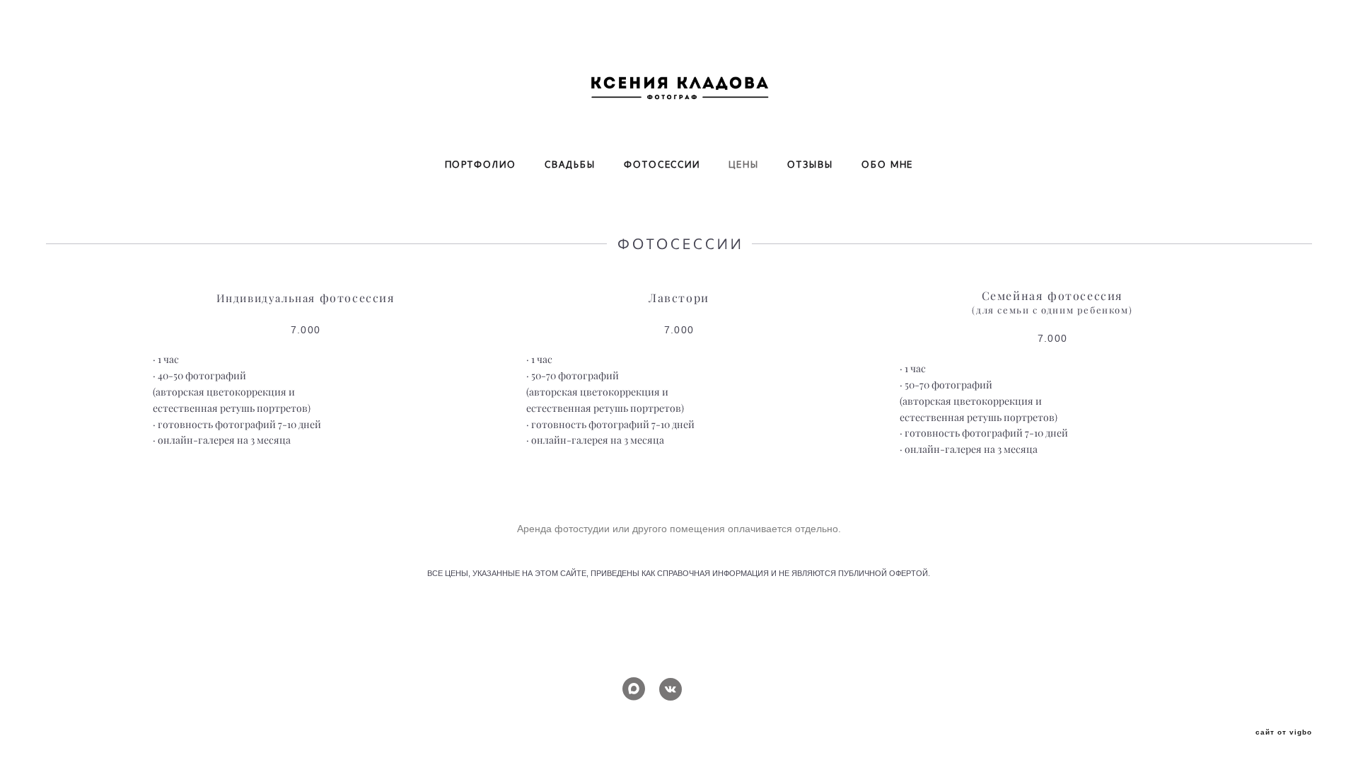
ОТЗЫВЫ (810, 165)
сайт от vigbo (1283, 732)
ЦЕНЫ (744, 165)
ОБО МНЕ (887, 165)
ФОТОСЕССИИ (662, 165)
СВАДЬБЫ (570, 165)
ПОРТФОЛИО (481, 165)
